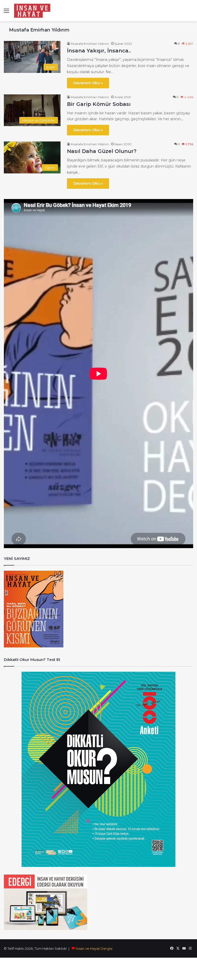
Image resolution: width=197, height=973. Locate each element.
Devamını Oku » (88, 83)
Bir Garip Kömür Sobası (99, 104)
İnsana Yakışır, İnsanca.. (99, 51)
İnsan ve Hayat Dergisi (94, 948)
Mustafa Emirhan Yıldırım (39, 30)
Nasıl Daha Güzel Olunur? (101, 151)
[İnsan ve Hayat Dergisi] (33, 11)
